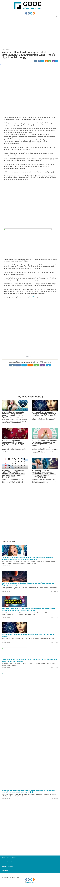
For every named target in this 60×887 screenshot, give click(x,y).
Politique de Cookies (7, 862)
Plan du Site (5, 870)
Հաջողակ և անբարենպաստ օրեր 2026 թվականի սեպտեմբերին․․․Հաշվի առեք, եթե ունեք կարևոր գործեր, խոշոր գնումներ (13, 473)
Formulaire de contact (7, 866)
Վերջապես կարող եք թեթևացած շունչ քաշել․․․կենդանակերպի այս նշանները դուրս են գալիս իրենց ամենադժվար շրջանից (44, 473)
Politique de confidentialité (9, 857)
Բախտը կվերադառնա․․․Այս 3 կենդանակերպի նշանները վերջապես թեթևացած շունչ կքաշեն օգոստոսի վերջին (13, 414)
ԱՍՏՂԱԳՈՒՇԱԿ (6, 566)
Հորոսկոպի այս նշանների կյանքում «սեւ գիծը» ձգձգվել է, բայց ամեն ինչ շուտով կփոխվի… (45, 413)
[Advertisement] (30, 33)
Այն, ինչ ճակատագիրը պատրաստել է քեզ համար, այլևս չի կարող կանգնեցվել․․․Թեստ (14, 443)
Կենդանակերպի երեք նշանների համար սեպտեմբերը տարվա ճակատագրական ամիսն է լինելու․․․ (45, 443)
